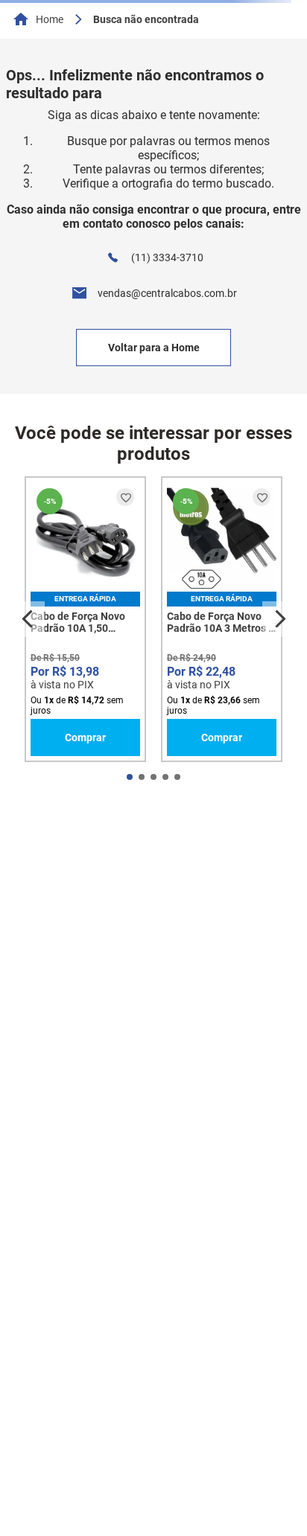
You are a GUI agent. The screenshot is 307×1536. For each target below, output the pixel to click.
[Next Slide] (280, 619)
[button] (130, 777)
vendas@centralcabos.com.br (167, 293)
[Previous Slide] (27, 619)
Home (49, 19)
